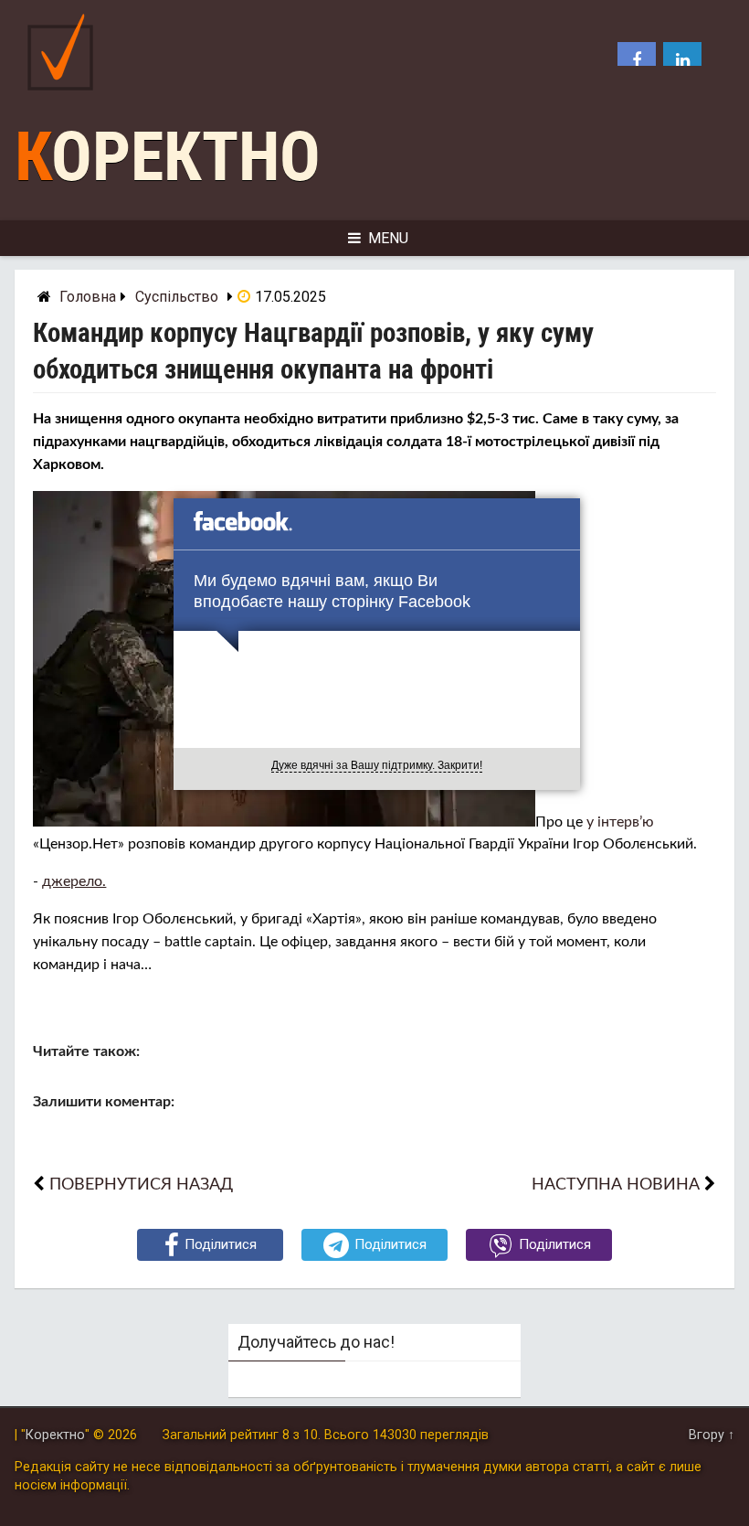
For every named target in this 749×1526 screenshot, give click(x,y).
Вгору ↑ (711, 1435)
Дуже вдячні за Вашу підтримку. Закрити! (376, 765)
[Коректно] (65, 94)
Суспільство (176, 296)
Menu (388, 238)
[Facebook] (636, 61)
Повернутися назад (141, 1184)
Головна (87, 296)
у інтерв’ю (620, 822)
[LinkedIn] (682, 61)
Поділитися (221, 1244)
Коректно (168, 157)
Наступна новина (616, 1184)
